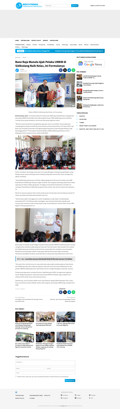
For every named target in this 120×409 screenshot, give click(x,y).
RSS (92, 398)
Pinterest (93, 395)
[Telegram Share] (69, 70)
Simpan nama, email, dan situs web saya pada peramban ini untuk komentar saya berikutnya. (43, 376)
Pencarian (75, 5)
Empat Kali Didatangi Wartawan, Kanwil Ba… (93, 98)
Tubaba (81, 122)
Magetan (82, 116)
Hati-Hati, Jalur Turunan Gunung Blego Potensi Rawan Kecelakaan (62, 299)
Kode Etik (47, 395)
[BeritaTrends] (28, 5)
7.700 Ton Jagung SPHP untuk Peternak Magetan (66, 324)
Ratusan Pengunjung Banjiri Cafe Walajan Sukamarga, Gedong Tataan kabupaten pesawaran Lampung (23, 326)
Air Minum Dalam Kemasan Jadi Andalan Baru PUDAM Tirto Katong (65, 345)
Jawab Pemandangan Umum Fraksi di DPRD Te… (92, 77)
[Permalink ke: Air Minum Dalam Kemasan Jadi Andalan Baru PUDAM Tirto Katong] (66, 337)
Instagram (65, 398)
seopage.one (63, 406)
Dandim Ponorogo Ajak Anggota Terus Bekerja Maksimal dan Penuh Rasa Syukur (65, 51)
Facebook (65, 395)
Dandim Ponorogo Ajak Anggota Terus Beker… (93, 84)
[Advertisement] (60, 24)
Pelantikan (82, 119)
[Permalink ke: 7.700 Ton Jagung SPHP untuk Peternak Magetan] (66, 317)
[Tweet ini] (65, 70)
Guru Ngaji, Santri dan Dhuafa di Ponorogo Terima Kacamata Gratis (29, 299)
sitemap (32, 398)
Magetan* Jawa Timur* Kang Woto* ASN (91, 129)
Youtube (79, 398)
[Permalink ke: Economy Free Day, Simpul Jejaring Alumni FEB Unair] (45, 317)
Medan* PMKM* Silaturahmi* (88, 126)
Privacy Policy (19, 398)
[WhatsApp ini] (73, 70)
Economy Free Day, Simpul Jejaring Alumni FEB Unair (44, 324)
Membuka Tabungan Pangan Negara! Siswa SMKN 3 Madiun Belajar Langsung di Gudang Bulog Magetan (45, 346)
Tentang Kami (19, 395)
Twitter (78, 395)
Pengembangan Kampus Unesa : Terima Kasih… (93, 91)
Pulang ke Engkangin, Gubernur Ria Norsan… (93, 106)
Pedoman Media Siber (36, 395)
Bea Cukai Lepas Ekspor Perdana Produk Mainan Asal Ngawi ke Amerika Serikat (24, 345)
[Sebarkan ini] (61, 70)
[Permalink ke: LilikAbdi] (17, 70)
